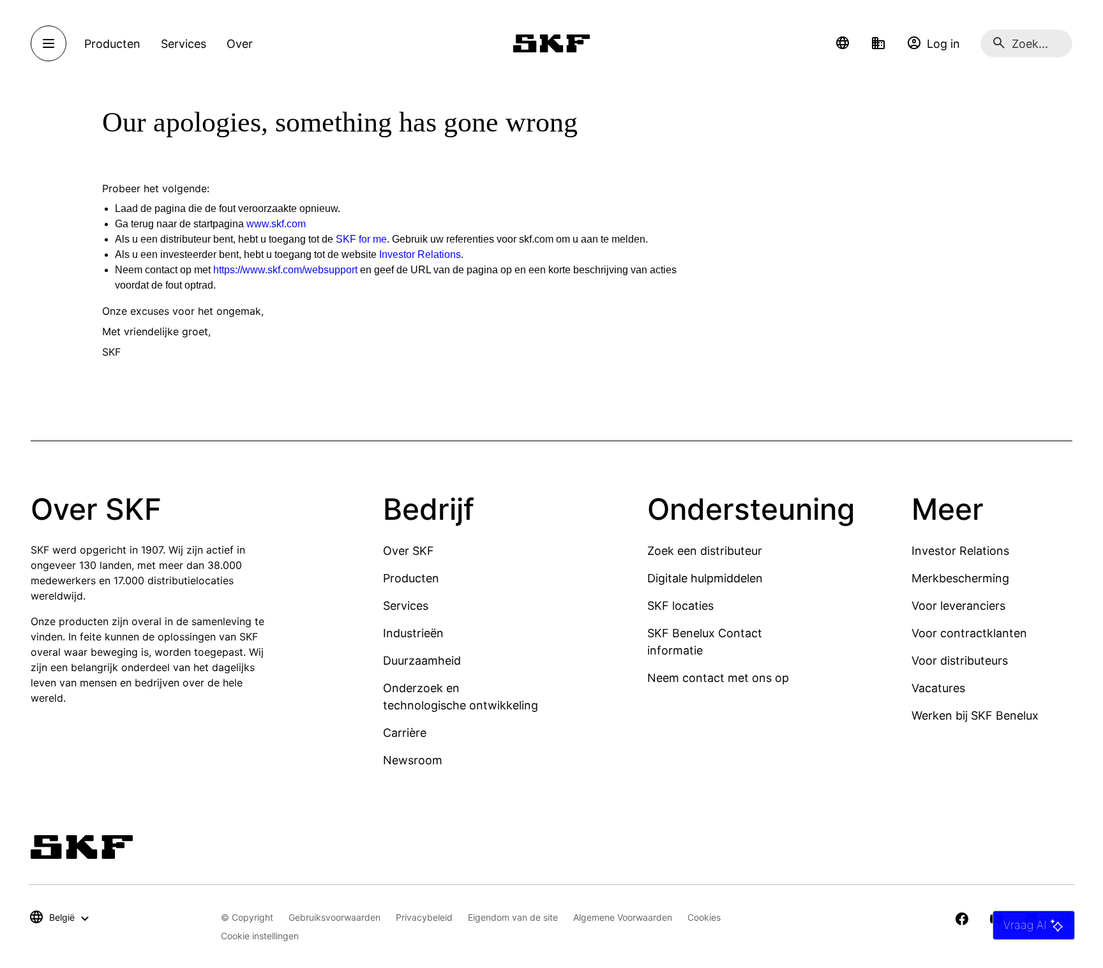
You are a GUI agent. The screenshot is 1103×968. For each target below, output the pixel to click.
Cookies (704, 917)
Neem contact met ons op (718, 677)
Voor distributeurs (960, 660)
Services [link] (183, 43)
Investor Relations (420, 254)
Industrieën (413, 633)
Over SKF (408, 550)
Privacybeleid (424, 917)
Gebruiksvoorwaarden (334, 917)
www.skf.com (276, 223)
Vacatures (938, 688)
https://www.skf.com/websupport (285, 269)
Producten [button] (112, 43)
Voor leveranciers (958, 605)
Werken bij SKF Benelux (975, 715)
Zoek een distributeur (704, 550)
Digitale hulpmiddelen (705, 578)
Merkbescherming (960, 578)
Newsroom (412, 760)
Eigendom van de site (513, 917)
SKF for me (361, 239)
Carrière (404, 732)
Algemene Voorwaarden (622, 917)
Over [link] (240, 43)
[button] (842, 43)
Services (405, 605)
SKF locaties (680, 605)
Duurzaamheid (422, 660)
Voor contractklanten (969, 633)
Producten (411, 578)
